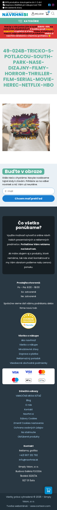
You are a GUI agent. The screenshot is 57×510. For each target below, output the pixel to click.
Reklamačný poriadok (28, 358)
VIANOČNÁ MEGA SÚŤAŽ (28, 395)
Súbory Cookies (28, 418)
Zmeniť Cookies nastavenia (28, 423)
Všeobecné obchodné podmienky (28, 363)
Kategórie (31, 21)
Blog (28, 400)
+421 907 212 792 (28, 455)
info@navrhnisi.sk (28, 459)
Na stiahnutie (28, 432)
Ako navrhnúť (28, 340)
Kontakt (28, 409)
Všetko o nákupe (28, 344)
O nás (28, 404)
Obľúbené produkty (28, 436)
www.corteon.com (40, 506)
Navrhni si (28, 413)
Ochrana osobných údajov (28, 427)
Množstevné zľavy (28, 349)
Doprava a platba (28, 353)
